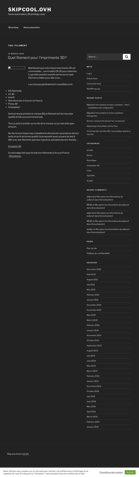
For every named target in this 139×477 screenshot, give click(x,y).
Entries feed (92, 78)
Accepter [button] (130, 472)
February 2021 (93, 295)
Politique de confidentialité (98, 253)
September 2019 (94, 345)
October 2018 (93, 391)
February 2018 (93, 422)
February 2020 (93, 325)
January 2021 (92, 300)
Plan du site (92, 248)
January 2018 (93, 427)
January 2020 (93, 330)
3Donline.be (15, 156)
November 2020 (94, 310)
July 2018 (91, 396)
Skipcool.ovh (29, 10)
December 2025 (94, 269)
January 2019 (93, 381)
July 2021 (91, 284)
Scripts (90, 181)
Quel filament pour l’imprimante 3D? (37, 57)
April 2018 (91, 411)
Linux (89, 170)
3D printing (13, 27)
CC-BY (26, 454)
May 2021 (91, 289)
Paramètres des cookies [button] (111, 472)
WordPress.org (93, 89)
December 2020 (94, 305)
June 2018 (91, 401)
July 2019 (91, 356)
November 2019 (94, 335)
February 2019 (93, 376)
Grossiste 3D (14, 146)
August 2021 (92, 279)
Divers (89, 155)
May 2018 (91, 406)
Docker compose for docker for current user (106, 121)
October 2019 (93, 340)
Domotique (91, 160)
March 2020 (92, 320)
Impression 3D (93, 165)
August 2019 (92, 350)
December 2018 (94, 386)
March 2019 (92, 371)
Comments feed (94, 83)
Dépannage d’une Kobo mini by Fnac (102, 126)
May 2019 (91, 366)
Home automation (31, 27)
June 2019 (91, 361)
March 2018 (92, 416)
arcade (90, 150)
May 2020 (91, 315)
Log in (89, 73)
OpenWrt (91, 175)
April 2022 (91, 274)
